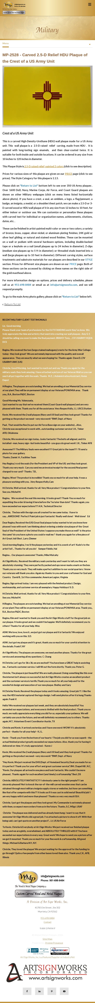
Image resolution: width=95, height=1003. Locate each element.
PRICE (68, 173)
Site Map (47, 939)
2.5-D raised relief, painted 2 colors (44, 166)
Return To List (12, 304)
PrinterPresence (54, 942)
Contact (47, 922)
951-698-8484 (47, 918)
